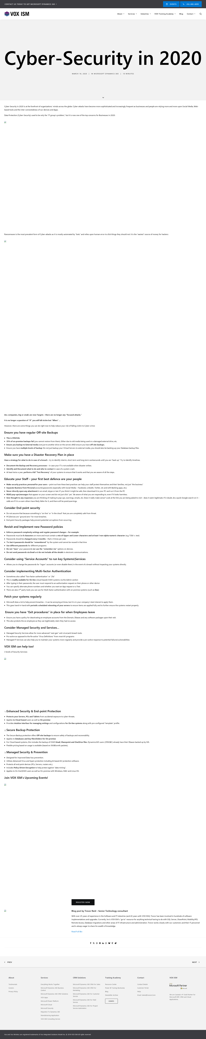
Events (173, 4)
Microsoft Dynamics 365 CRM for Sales (86, 984)
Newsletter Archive (111, 995)
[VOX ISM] (25, 13)
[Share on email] (115, 943)
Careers (11, 988)
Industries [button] (145, 14)
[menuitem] (32, 4)
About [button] (119, 14)
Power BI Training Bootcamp (115, 988)
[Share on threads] (96, 943)
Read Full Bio (77, 931)
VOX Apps (44, 997)
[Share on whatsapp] (106, 943)
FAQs (139, 991)
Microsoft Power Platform (50, 1001)
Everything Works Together (50, 984)
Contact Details (142, 984)
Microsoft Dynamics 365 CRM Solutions (54, 994)
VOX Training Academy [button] (164, 14)
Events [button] (111, 1001)
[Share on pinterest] (99, 943)
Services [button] (131, 14)
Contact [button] (190, 14)
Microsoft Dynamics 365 (106, 74)
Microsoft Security (47, 1008)
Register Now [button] (83, 902)
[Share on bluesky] (109, 943)
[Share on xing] (112, 943)
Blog (181, 14)
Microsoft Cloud (46, 1005)
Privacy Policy (13, 991)
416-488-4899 (193, 4)
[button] (201, 13)
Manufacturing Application (50, 1015)
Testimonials (13, 984)
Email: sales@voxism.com (146, 995)
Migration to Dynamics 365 (50, 1012)
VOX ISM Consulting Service (50, 1019)
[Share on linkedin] (103, 943)
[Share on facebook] (90, 943)
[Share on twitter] (93, 943)
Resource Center (111, 984)
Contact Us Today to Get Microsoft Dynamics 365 (30, 4)
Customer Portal (143, 988)
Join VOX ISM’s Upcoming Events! (26, 777)
